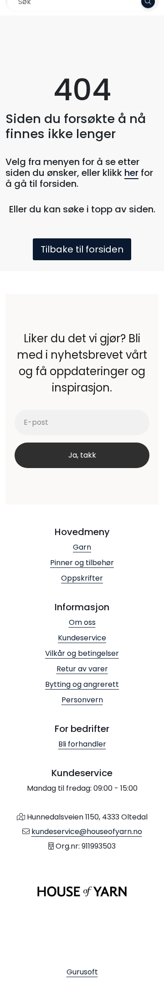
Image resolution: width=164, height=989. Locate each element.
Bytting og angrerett (82, 684)
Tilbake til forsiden (82, 249)
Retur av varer (82, 669)
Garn (82, 547)
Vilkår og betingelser (82, 653)
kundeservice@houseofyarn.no (86, 831)
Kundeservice (82, 638)
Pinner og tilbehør (82, 562)
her (131, 172)
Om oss (82, 622)
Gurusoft (82, 972)
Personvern (82, 700)
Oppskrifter (82, 578)
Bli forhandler (82, 744)
